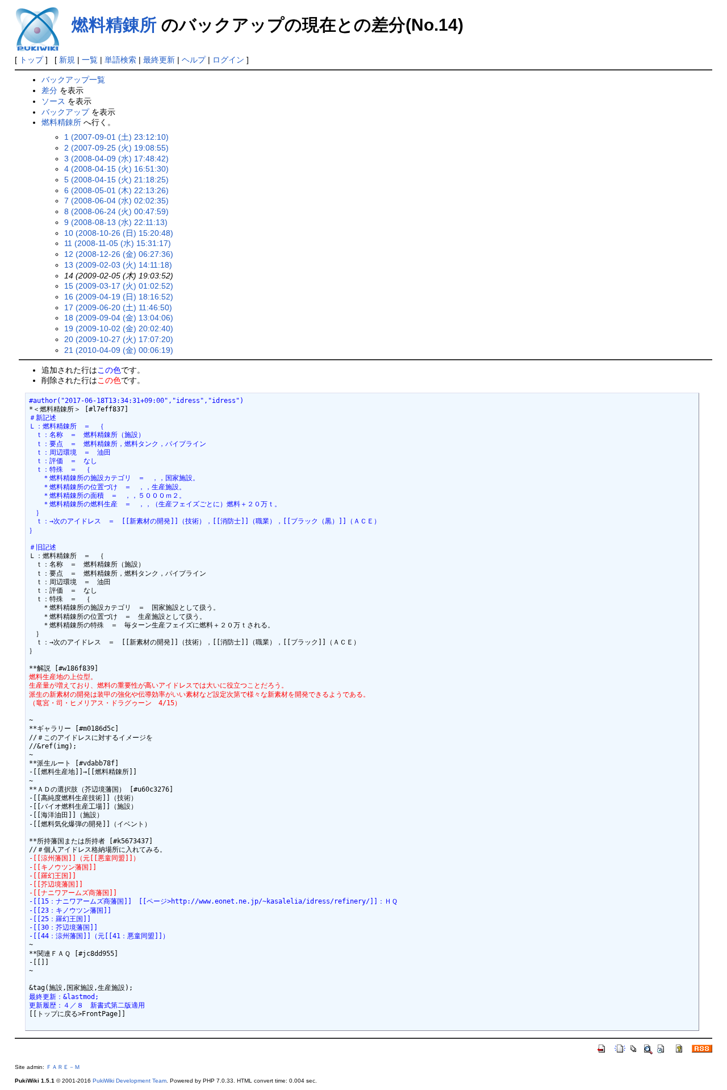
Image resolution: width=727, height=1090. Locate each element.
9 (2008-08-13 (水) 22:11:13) (116, 222)
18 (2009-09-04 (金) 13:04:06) (118, 317)
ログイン (228, 59)
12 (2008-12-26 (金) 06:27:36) (118, 254)
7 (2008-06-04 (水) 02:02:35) (116, 200)
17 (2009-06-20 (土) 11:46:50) (118, 307)
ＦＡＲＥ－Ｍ (63, 1067)
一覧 (90, 59)
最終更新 (159, 59)
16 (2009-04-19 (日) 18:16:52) (118, 296)
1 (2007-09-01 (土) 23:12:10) (116, 137)
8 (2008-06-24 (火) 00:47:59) (116, 211)
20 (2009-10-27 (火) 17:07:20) (118, 339)
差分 (49, 90)
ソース (53, 101)
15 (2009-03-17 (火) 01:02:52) (118, 285)
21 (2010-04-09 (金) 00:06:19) (118, 350)
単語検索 (120, 59)
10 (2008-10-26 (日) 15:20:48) (118, 233)
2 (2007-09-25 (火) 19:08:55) (116, 147)
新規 (67, 59)
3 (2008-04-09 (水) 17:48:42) (116, 158)
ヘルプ (194, 59)
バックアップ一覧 (73, 79)
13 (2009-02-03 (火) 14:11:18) (118, 264)
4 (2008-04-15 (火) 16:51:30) (116, 168)
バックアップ (65, 112)
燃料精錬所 (114, 24)
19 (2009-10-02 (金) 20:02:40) (118, 328)
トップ (31, 59)
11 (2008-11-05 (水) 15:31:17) (117, 243)
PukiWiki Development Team (129, 1080)
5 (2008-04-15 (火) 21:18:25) (116, 179)
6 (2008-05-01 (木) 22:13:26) (116, 190)
